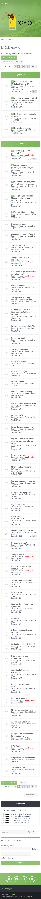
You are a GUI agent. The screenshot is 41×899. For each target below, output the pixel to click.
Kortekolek (28, 405)
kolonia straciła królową (21, 391)
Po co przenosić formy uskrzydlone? (21, 567)
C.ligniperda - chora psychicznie (19, 657)
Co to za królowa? (19, 361)
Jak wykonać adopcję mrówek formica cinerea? (22, 298)
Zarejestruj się (17, 840)
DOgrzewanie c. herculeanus (23, 758)
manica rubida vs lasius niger (23, 403)
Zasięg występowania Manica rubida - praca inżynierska (22, 198)
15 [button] (33, 66)
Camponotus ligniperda (21, 493)
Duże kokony (16, 592)
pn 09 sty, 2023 (16, 88)
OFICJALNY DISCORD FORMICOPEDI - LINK (22, 82)
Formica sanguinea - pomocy (23, 481)
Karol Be (28, 688)
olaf (26, 770)
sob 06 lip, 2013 (16, 104)
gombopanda (30, 383)
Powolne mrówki (18, 455)
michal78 (28, 288)
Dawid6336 (29, 521)
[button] (15, 66)
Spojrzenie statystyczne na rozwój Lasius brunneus (23, 183)
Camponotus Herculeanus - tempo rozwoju (23, 734)
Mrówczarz (29, 674)
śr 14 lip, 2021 (16, 547)
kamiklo (27, 186)
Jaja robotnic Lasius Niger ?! (23, 234)
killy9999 (28, 130)
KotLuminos (29, 316)
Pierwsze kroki (18, 89)
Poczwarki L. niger (19, 371)
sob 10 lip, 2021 (17, 573)
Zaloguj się (5, 840)
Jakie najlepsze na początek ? (20, 152)
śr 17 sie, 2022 (16, 431)
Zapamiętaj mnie (9, 858)
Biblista (27, 495)
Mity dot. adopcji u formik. (22, 530)
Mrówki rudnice (17, 381)
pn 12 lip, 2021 (17, 558)
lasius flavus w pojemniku (22, 427)
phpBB (13, 894)
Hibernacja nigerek (19, 698)
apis (26, 214)
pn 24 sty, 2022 (16, 473)
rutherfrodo (29, 507)
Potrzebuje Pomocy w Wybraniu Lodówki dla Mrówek (20, 312)
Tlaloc (27, 417)
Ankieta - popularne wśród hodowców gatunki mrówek (24, 99)
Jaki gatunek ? (17, 555)
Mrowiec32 (29, 226)
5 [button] (28, 66)
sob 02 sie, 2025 (18, 250)
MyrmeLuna (29, 620)
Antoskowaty (29, 86)
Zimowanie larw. (18, 768)
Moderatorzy (28, 54)
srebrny (28, 724)
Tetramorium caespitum (24, 212)
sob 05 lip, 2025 (17, 264)
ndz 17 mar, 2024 (18, 157)
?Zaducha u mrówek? (20, 722)
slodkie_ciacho (17, 54)
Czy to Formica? (18, 338)
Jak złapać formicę (19, 350)
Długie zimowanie (18, 224)
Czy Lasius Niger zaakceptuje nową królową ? (23, 272)
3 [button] (23, 66)
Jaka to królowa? (18, 246)
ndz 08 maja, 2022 (19, 459)
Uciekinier (15, 618)
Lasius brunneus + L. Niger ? (23, 644)
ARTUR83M (29, 102)
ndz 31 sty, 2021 (18, 750)
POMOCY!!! (15, 746)
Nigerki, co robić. (18, 504)
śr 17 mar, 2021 (26, 740)
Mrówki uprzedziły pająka (22, 710)
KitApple (28, 634)
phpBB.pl (29, 896)
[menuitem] (7, 3)
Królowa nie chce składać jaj (23, 326)
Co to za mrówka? (19, 543)
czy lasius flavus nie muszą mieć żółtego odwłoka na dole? (22, 441)
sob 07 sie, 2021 (17, 508)
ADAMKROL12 (30, 471)
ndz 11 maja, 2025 (19, 278)
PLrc (26, 532)
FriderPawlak (29, 172)
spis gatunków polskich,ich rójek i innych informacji (22, 167)
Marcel (27, 583)
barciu (27, 202)
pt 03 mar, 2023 (16, 385)
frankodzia (29, 302)
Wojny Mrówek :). (18, 286)
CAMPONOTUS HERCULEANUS (17, 517)
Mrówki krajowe (10, 47)
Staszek (28, 483)
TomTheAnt (29, 594)
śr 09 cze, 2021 (16, 610)
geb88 (27, 118)
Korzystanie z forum (23, 128)
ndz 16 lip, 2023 (17, 353)
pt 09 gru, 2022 (17, 395)
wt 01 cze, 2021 (18, 702)
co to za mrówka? (19, 415)
